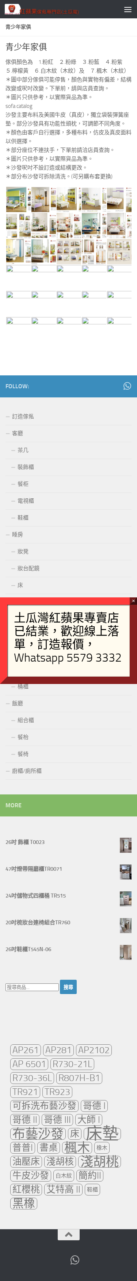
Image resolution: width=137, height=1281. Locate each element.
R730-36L (32, 1078)
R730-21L (72, 1064)
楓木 (77, 1148)
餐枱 (23, 737)
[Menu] (128, 9)
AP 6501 (29, 1064)
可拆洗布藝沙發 (44, 1105)
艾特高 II (63, 1189)
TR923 (57, 1092)
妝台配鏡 (28, 568)
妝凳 (23, 551)
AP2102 (94, 1050)
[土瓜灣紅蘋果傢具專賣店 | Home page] (54, 9)
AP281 (58, 1050)
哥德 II (24, 1119)
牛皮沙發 (30, 1175)
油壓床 (26, 1161)
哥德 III (57, 1119)
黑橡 (23, 1203)
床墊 (102, 1134)
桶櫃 (23, 686)
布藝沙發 (38, 1134)
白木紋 (64, 1175)
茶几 (23, 450)
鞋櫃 (23, 517)
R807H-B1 (79, 1078)
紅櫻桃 (26, 1189)
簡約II (90, 1175)
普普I (22, 1147)
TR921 (25, 1092)
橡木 (101, 1147)
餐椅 (23, 754)
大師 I (88, 1119)
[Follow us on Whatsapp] (127, 386)
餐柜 (23, 484)
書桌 (48, 1147)
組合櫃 (26, 720)
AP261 (25, 1050)
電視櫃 (26, 501)
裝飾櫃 (26, 467)
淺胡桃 (99, 1162)
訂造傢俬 (23, 416)
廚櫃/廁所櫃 (27, 771)
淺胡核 (60, 1161)
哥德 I (94, 1105)
